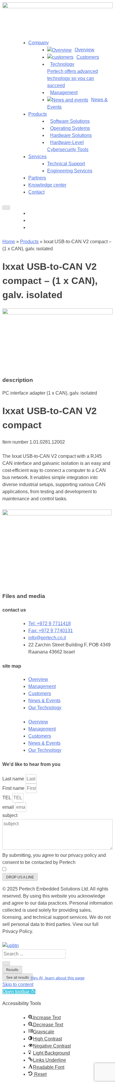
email (8, 807)
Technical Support (66, 163)
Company (38, 42)
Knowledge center (47, 184)
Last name (13, 778)
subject (9, 815)
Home (8, 241)
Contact (36, 192)
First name (14, 788)
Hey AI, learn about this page (58, 977)
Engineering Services (69, 170)
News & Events (44, 700)
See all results (17, 977)
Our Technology (44, 707)
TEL (7, 797)
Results (12, 970)
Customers (39, 693)
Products (37, 114)
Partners (37, 177)
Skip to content (17, 984)
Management (42, 686)
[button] (10, 945)
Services (37, 156)
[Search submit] (6, 963)
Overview (38, 679)
